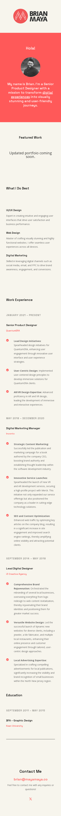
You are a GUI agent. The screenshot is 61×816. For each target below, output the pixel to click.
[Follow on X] (30, 799)
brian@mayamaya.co (30, 779)
